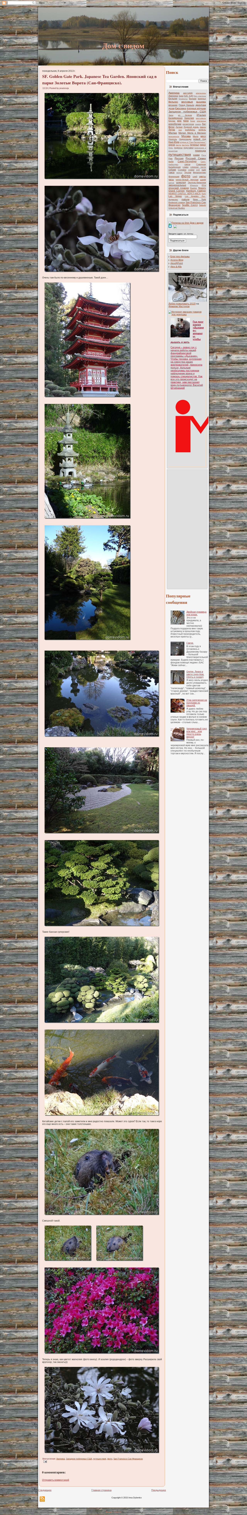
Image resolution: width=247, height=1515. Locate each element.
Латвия (179, 127)
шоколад (181, 182)
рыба (170, 161)
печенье (194, 144)
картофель (201, 118)
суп (198, 170)
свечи (187, 164)
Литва (171, 129)
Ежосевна (180, 108)
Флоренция (173, 176)
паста (178, 145)
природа (200, 150)
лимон (203, 127)
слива (185, 167)
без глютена (200, 96)
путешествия (99, 1459)
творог (179, 172)
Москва (186, 136)
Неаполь (172, 139)
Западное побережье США (79, 1459)
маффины (190, 130)
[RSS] (42, 1499)
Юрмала (194, 185)
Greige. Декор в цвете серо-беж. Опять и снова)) (195, 674)
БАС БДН (188, 96)
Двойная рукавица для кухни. (196, 613)
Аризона (173, 96)
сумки (191, 170)
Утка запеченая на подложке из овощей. (196, 703)
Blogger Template (114, 1512)
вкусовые (187, 101)
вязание (173, 105)
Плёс (170, 148)
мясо (203, 136)
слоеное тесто (198, 167)
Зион (170, 115)
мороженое (173, 136)
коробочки (174, 123)
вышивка (201, 102)
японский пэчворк (178, 188)
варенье (202, 98)
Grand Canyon (176, 190)
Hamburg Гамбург (196, 190)
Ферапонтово (199, 172)
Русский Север (196, 158)
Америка (60, 1459)
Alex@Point (176, 263)
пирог (203, 144)
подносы (178, 148)
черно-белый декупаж (187, 179)
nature (185, 199)
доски (171, 108)
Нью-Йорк (173, 142)
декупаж (200, 105)
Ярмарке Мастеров (178, 306)
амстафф (188, 93)
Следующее (45, 1490)
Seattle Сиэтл (190, 205)
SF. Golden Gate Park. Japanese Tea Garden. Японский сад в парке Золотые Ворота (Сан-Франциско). (99, 79)
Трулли (187, 172)
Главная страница (101, 1490)
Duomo (193, 188)
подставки (189, 148)
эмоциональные (177, 185)
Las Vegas (175, 196)
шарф (203, 179)
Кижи (192, 121)
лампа (198, 124)
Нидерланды (185, 139)
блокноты (183, 99)
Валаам (192, 98)
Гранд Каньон (186, 105)
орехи (171, 144)
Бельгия (172, 98)
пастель (185, 145)
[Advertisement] (183, 529)
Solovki (202, 205)
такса (171, 172)
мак (180, 130)
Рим (170, 158)
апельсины (201, 93)
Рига (203, 155)
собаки (172, 169)
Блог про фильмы (180, 256)
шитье (171, 183)
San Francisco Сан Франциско (128, 1459)
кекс (179, 120)
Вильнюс (173, 102)
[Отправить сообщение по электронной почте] (44, 1461)
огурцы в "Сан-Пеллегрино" (193, 142)
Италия (201, 115)
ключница (201, 121)
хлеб (195, 176)
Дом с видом (123, 45)
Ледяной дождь (191, 127)
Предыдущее (158, 1490)
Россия (179, 158)
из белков (185, 115)
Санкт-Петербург (187, 161)
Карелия (189, 118)
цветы (202, 176)
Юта (204, 185)
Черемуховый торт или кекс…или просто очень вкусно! (196, 732)
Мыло (195, 136)
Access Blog (176, 260)
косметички (188, 124)
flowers (202, 188)
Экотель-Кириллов (197, 182)
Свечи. (190, 643)
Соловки (182, 170)
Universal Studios (176, 208)
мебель (202, 130)
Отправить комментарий (55, 1480)
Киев (186, 120)
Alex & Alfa (176, 266)
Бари (181, 96)
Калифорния (175, 118)
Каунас (171, 121)
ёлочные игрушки (196, 108)
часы (171, 179)
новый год (199, 139)
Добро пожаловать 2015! (182, 303)
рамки (196, 155)
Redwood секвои (176, 202)
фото (109, 1459)
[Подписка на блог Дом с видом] (185, 223)
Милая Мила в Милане (192, 133)
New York (199, 199)
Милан (172, 132)
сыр (204, 169)
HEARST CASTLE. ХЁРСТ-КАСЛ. (184, 193)
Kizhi (204, 194)
